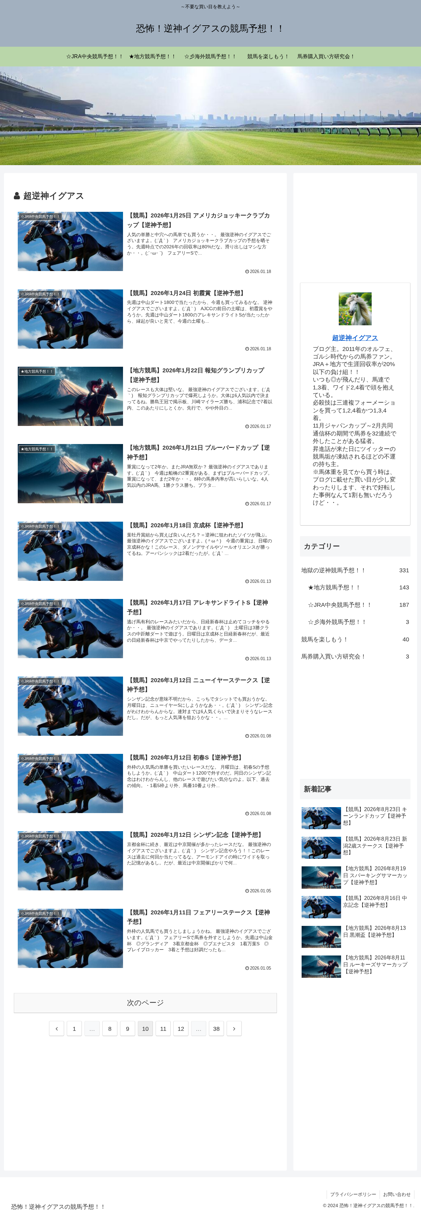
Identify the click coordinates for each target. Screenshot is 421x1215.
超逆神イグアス (355, 337)
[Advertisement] (145, 1102)
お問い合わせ (397, 1194)
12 (181, 1029)
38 (216, 1029)
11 (163, 1029)
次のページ (145, 1003)
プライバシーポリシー (353, 1194)
